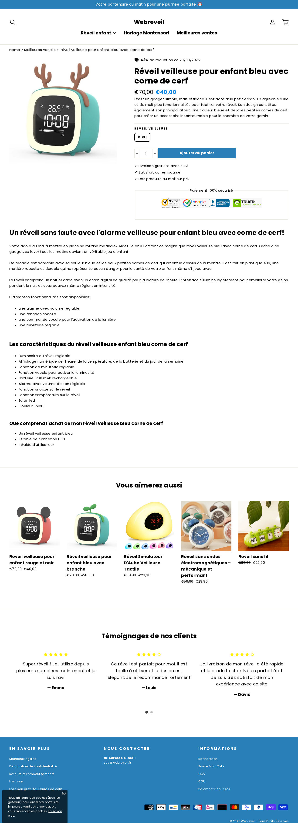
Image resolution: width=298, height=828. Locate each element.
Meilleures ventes (197, 33)
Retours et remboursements (31, 774)
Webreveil (149, 22)
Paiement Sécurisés (214, 789)
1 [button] (146, 712)
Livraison (16, 781)
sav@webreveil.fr (117, 762)
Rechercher (207, 759)
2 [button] (151, 712)
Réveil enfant (96, 33)
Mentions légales (23, 759)
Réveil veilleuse (151, 128)
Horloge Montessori (146, 33)
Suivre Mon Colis (211, 766)
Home (14, 49)
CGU (201, 781)
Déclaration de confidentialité (33, 766)
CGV (201, 774)
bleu (142, 137)
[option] (55, 671)
